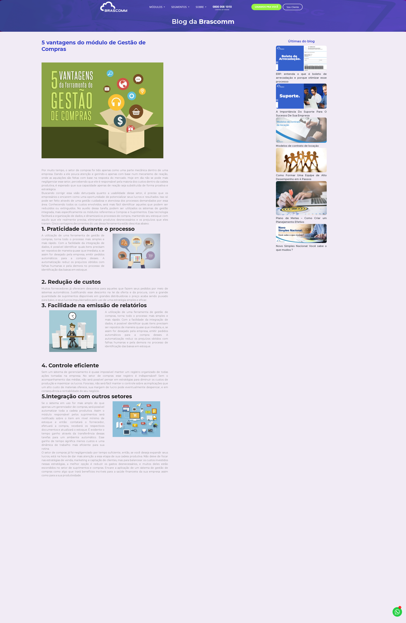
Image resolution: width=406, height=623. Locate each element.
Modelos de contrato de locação (297, 145)
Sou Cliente (293, 7)
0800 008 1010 (222, 7)
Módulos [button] (156, 7)
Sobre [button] (200, 7)
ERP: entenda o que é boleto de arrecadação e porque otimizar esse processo (301, 77)
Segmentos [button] (179, 7)
